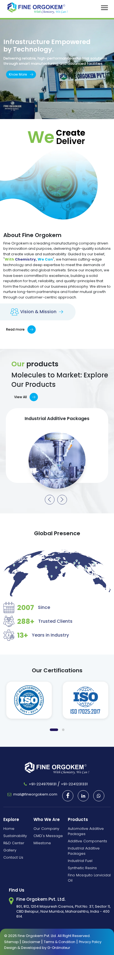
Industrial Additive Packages (84, 851)
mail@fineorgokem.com (35, 794)
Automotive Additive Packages (86, 831)
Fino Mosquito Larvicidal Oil (89, 877)
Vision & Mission (39, 311)
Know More (18, 74)
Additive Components (87, 841)
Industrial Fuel (80, 860)
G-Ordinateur (58, 947)
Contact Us (13, 857)
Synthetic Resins (82, 868)
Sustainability (15, 835)
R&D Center (13, 843)
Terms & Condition (59, 941)
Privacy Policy (90, 941)
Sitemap (11, 941)
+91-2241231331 (74, 784)
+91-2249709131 (42, 784)
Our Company (46, 828)
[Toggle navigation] (104, 7)
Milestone (42, 843)
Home (8, 828)
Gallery (9, 850)
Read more (15, 329)
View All (20, 397)
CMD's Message (48, 835)
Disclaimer (31, 941)
